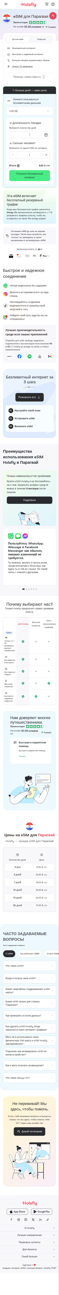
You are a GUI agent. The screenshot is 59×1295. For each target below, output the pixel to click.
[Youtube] (26, 1220)
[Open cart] (47, 4)
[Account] (53, 5)
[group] (29, 966)
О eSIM (9, 954)
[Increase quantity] (46, 155)
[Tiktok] (47, 1220)
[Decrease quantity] (13, 155)
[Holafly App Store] (17, 1212)
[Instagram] (18, 1220)
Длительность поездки (27, 123)
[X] (33, 1220)
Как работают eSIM (29, 954)
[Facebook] (11, 1220)
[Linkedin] (40, 1220)
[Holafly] (29, 1203)
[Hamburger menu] (6, 4)
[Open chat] (53, 15)
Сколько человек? (24, 143)
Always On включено (22, 66)
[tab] (17, 39)
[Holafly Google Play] (41, 1212)
